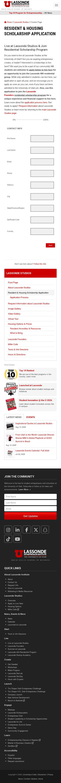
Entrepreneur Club (15, 715)
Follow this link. (40, 264)
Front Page (13, 282)
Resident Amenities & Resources (25, 328)
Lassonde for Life (15, 721)
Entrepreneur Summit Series (19, 724)
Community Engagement (18, 730)
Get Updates (30, 516)
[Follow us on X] (36, 529)
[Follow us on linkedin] (17, 529)
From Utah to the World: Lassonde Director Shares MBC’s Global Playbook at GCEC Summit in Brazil (34, 438)
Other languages (14, 758)
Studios (34, 778)
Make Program (14, 670)
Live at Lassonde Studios (18, 643)
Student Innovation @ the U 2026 (35, 400)
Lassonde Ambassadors (18, 712)
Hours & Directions (17, 354)
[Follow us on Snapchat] (45, 529)
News (10, 618)
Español (11, 755)
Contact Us (12, 582)
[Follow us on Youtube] (17, 539)
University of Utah (30, 774)
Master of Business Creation (20, 743)
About (10, 579)
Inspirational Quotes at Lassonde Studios (33, 423)
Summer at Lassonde (16, 649)
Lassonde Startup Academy (19, 655)
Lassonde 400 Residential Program (22, 652)
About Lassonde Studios (19, 287)
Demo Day (12, 727)
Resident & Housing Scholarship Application (28, 292)
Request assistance (16, 761)
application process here (36, 102)
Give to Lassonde (15, 588)
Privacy (50, 774)
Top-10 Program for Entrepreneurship (25, 12)
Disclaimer (42, 774)
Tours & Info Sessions (18, 349)
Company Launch (15, 694)
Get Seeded (13, 664)
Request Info (13, 585)
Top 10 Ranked (26, 370)
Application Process (19, 297)
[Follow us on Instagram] (8, 529)
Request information (28, 106)
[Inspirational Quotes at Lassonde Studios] (10, 426)
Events (30, 417)
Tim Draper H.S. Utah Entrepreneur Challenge (26, 691)
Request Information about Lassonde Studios (29, 303)
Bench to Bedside (15, 700)
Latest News (14, 417)
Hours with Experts (15, 679)
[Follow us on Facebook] (26, 529)
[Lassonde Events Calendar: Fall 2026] (10, 453)
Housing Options (14, 606)
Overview (11, 600)
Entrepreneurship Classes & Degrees (23, 740)
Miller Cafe (13, 344)
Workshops (12, 667)
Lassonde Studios (21, 22)
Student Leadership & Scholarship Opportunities (27, 718)
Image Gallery (14, 308)
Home (9, 22)
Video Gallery (14, 313)
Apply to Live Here (15, 603)
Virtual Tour (13, 318)
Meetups (11, 709)
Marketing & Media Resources (20, 591)
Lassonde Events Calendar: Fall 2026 (32, 450)
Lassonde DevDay (15, 676)
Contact (27, 778)
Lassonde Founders (17, 339)
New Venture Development (19, 697)
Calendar (11, 621)
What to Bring (16, 332)
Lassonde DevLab (15, 673)
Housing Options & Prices (20, 323)
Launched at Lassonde (30, 385)
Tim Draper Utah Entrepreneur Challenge (24, 688)
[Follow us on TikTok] (8, 539)
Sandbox (12, 746)
